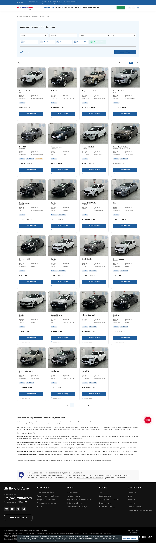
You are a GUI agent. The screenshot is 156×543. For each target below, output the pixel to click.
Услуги (64, 7)
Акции (70, 7)
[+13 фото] (62, 245)
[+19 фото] (94, 245)
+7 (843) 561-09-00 (69, 3)
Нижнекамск (98, 478)
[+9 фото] (31, 77)
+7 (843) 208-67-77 (46, 3)
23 (131, 63)
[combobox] (34, 35)
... (79, 405)
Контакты (96, 7)
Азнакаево (36, 476)
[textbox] (33, 35)
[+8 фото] (62, 133)
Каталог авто (49, 7)
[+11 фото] (125, 77)
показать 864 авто (125, 52)
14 (134, 63)
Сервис (58, 7)
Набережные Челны (84, 478)
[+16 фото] (94, 357)
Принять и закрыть (129, 538)
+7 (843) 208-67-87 (34, 3)
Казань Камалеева (25, 118)
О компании (87, 7)
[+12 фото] (62, 189)
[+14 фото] (94, 77)
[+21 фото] (31, 301)
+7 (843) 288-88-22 (58, 3)
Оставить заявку (31, 113)
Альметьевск (46, 476)
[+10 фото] (31, 133)
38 (84, 405)
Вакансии (77, 7)
